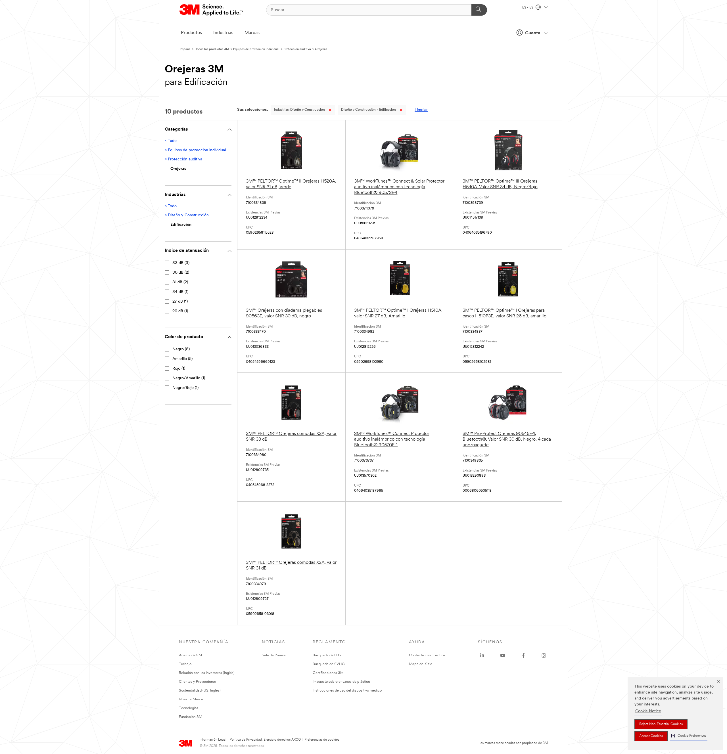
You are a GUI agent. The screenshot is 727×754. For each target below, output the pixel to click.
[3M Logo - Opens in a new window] (211, 10)
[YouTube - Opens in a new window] (502, 655)
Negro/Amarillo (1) (188, 378)
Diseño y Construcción (299, 110)
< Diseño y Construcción (187, 215)
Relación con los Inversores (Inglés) (207, 673)
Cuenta (533, 33)
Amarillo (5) (182, 359)
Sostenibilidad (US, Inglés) (200, 690)
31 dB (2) (180, 282)
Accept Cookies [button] (651, 736)
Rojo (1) (178, 368)
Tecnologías (189, 708)
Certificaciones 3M (328, 673)
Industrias (223, 33)
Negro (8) (181, 349)
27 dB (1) (180, 301)
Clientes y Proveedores (197, 682)
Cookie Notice (648, 711)
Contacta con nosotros (427, 655)
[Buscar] (479, 10)
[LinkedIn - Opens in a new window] (482, 655)
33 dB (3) (180, 263)
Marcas (252, 33)
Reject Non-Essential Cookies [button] (661, 724)
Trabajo (185, 664)
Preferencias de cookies (321, 740)
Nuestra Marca (191, 699)
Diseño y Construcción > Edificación (368, 110)
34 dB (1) (180, 292)
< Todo (171, 141)
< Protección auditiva (183, 159)
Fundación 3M (190, 717)
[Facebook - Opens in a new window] (523, 655)
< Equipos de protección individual (195, 150)
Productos (191, 33)
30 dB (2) (180, 273)
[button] (688, 736)
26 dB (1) (180, 311)
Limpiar (421, 110)
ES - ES (528, 7)
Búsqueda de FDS (327, 655)
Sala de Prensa (274, 655)
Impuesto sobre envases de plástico (341, 682)
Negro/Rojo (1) (185, 388)
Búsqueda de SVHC (329, 664)
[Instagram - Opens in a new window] (544, 655)
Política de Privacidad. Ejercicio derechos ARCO (265, 740)
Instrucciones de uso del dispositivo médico (347, 690)
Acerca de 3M (190, 655)
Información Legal (213, 740)
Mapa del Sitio (420, 664)
